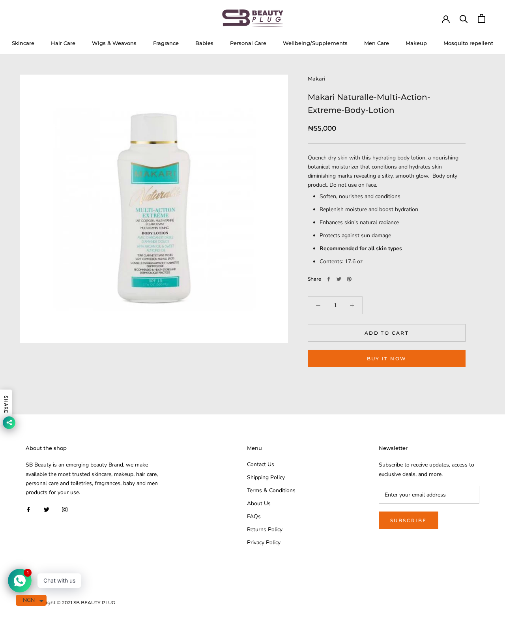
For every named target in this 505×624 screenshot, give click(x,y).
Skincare (23, 43)
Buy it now (387, 359)
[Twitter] (339, 279)
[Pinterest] (349, 279)
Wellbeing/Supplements (315, 43)
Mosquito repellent (468, 43)
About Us (259, 503)
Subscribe (408, 520)
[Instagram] (64, 509)
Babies (204, 43)
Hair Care (63, 43)
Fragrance (166, 43)
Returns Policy (264, 529)
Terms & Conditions (271, 490)
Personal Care (248, 43)
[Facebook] (328, 279)
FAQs (254, 516)
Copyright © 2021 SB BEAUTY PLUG (73, 602)
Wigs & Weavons (114, 43)
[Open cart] (481, 18)
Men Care (376, 43)
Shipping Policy (266, 477)
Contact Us (260, 464)
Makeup (416, 43)
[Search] (464, 18)
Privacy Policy (264, 542)
